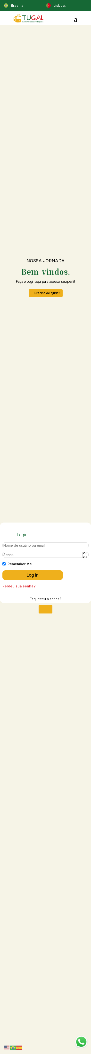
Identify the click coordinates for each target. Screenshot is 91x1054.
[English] (7, 1047)
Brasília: (18, 5)
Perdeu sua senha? (18, 586)
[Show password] (85, 553)
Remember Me (20, 564)
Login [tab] (22, 534)
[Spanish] (19, 1047)
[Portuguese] (13, 1047)
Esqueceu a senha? (45, 599)
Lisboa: (59, 5)
